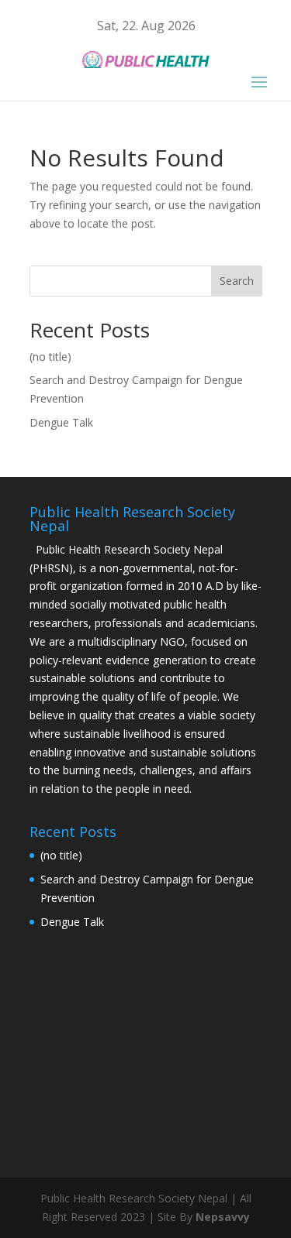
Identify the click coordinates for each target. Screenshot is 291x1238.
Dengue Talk (61, 422)
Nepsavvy (223, 1216)
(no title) (50, 356)
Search (237, 280)
